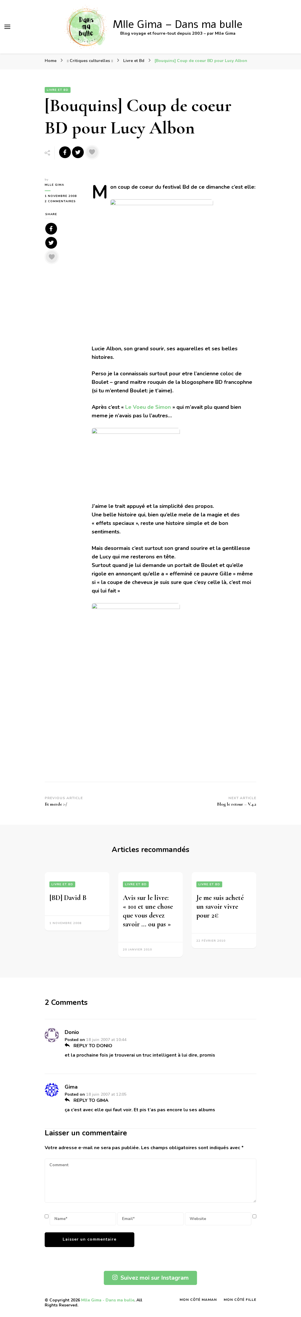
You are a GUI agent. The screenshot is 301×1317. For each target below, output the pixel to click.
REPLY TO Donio (92, 1045)
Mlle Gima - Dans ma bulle (107, 1300)
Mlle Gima (54, 185)
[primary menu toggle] (7, 27)
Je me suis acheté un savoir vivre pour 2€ (220, 906)
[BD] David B (67, 897)
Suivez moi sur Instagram (155, 1278)
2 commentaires (64, 201)
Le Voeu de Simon (148, 407)
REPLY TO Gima (90, 1100)
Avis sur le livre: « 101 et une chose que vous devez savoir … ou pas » (148, 910)
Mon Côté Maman (198, 1299)
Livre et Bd (57, 90)
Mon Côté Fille (240, 1299)
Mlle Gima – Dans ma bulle (178, 24)
